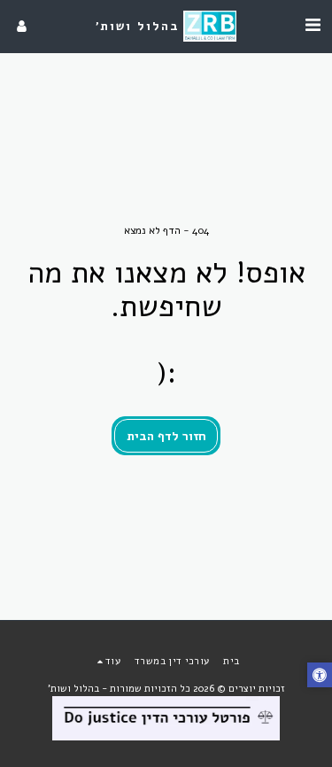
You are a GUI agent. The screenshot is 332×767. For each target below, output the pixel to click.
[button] (312, 25)
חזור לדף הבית (166, 436)
